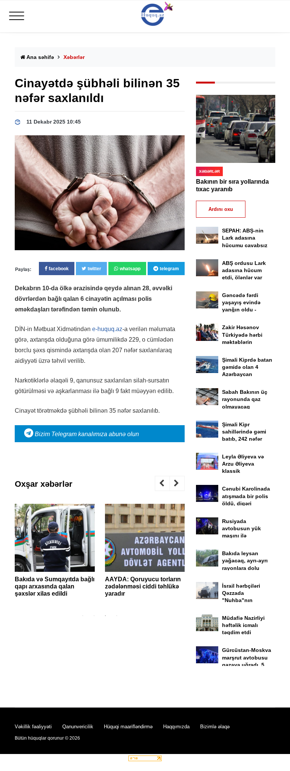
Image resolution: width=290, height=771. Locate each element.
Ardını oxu (220, 209)
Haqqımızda (176, 726)
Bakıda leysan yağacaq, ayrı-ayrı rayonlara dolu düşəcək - (245, 567)
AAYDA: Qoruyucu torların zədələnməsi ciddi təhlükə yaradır (143, 586)
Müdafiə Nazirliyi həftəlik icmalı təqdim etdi (243, 625)
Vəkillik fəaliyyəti (33, 726)
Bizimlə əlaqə (215, 726)
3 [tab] (105, 615)
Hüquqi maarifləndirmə (128, 726)
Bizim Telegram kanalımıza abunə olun (86, 434)
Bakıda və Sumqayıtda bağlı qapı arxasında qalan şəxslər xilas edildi (54, 586)
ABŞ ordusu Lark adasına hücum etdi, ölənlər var (244, 270)
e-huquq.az (107, 329)
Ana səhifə (39, 57)
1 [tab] (82, 615)
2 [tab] (94, 615)
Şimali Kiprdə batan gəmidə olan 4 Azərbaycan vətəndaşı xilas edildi (247, 374)
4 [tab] (116, 615)
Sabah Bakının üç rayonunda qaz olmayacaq (244, 399)
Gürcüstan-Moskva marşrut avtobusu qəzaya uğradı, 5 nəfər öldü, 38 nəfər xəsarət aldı (247, 664)
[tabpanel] (55, 553)
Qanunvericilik (77, 726)
